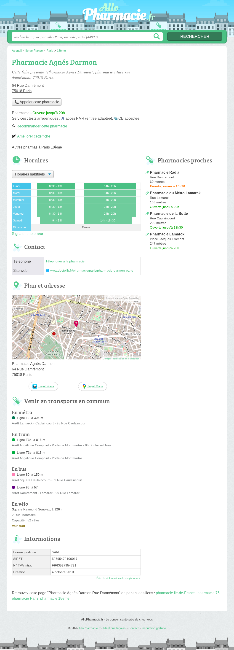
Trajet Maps (95, 386)
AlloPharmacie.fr (117, 16)
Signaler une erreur (27, 234)
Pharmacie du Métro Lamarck (175, 193)
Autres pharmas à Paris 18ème (37, 147)
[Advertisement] (183, 88)
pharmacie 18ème (54, 598)
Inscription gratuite (153, 628)
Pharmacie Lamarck (167, 234)
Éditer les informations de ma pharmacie (118, 578)
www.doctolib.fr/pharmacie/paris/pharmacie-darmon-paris (91, 270)
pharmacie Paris (25, 598)
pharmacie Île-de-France (176, 593)
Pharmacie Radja (164, 172)
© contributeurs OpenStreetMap (122, 298)
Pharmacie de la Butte (169, 214)
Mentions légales (114, 628)
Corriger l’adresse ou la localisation (121, 358)
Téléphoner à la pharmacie (65, 261)
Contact (133, 628)
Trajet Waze (46, 386)
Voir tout (18, 526)
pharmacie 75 (208, 593)
